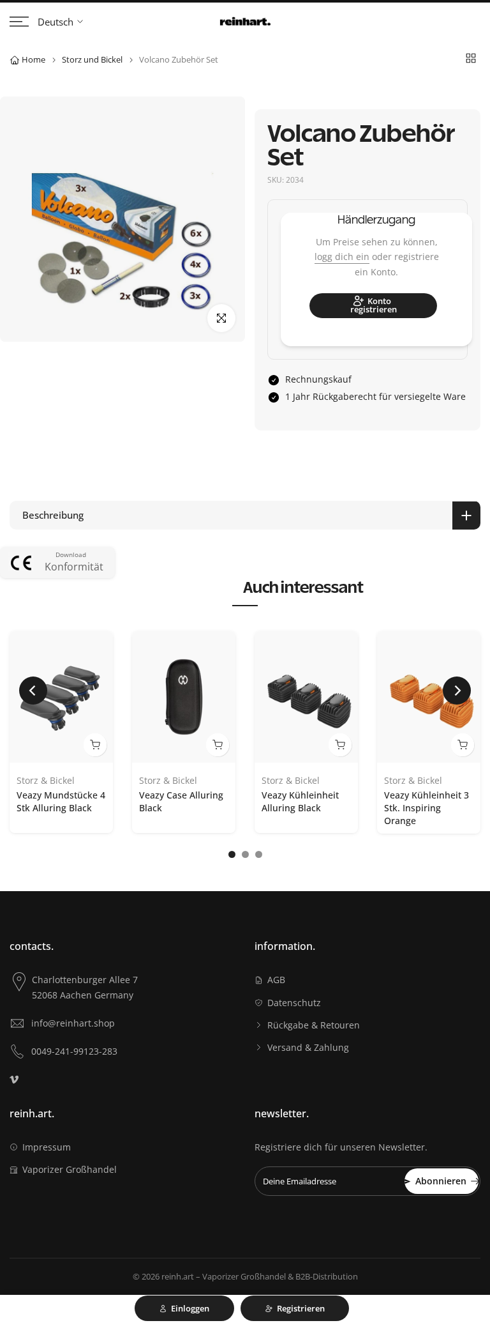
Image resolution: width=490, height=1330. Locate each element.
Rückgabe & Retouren (313, 1025)
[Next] (457, 690)
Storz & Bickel (46, 781)
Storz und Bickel (92, 59)
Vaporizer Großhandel (69, 1169)
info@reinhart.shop (73, 1023)
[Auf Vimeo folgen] (14, 1079)
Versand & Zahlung (308, 1047)
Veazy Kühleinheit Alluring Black (300, 801)
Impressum (46, 1147)
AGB (276, 980)
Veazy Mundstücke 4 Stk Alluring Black (61, 801)
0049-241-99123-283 (74, 1051)
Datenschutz (294, 1003)
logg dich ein (342, 256)
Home (33, 59)
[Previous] (33, 690)
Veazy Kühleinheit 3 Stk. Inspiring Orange (426, 808)
